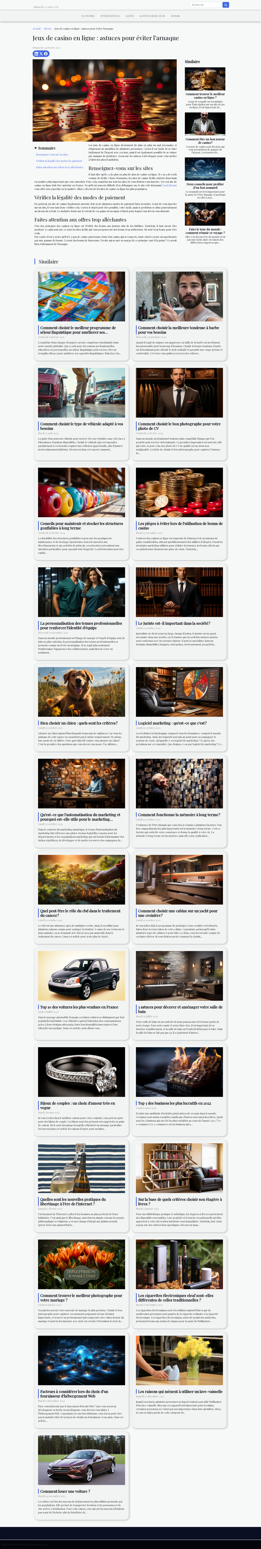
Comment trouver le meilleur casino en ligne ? (205, 95)
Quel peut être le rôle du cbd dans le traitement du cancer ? (80, 913)
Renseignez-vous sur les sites (52, 154)
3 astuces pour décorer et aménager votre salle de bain (180, 1009)
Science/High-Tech (152, 16)
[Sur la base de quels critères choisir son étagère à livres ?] (179, 1167)
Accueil (36, 28)
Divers (175, 16)
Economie (88, 16)
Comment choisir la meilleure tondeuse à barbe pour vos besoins (178, 330)
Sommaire (46, 148)
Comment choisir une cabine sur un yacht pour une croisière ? (178, 913)
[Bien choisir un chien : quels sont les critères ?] (81, 691)
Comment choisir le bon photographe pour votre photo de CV (179, 426)
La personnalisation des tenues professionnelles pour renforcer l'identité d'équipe (81, 625)
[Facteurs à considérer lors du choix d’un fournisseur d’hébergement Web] (81, 1360)
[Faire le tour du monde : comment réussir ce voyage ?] (205, 214)
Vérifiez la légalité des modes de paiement (59, 160)
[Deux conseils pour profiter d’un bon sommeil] (205, 169)
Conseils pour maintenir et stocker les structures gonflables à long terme (81, 525)
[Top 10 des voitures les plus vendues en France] (81, 975)
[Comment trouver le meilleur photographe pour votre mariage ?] (81, 1263)
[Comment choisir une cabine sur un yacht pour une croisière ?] (179, 879)
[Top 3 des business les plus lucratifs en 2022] (179, 1071)
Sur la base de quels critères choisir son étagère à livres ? (180, 1201)
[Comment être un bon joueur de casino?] (205, 124)
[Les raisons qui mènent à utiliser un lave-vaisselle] (179, 1360)
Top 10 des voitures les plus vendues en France (79, 1006)
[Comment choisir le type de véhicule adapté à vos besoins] (81, 392)
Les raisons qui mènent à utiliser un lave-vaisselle (180, 1391)
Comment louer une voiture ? (65, 1491)
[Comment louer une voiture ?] (81, 1459)
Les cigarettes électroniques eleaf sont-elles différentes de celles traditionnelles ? (175, 1297)
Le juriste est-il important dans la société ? (174, 623)
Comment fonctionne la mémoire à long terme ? (179, 814)
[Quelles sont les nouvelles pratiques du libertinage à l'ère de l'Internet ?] (81, 1167)
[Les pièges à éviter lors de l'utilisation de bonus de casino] (179, 492)
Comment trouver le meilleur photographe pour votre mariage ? (81, 1297)
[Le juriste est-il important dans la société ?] (179, 591)
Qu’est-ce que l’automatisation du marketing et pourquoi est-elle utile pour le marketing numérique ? (80, 819)
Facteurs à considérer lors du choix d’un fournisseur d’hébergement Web (74, 1393)
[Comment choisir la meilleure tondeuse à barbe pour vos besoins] (179, 296)
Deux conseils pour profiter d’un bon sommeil (205, 185)
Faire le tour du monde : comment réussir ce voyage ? (205, 231)
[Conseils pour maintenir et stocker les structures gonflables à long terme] (81, 492)
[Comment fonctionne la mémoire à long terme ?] (179, 783)
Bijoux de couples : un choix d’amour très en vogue (77, 1105)
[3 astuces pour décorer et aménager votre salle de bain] (179, 975)
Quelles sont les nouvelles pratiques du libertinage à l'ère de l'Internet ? (73, 1201)
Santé (130, 16)
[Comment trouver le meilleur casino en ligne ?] (205, 78)
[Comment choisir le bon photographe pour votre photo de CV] (179, 392)
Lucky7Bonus (169, 185)
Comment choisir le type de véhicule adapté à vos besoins (81, 426)
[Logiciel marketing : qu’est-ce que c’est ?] (179, 691)
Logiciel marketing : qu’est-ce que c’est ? (172, 722)
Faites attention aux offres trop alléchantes (59, 167)
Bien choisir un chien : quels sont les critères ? (79, 722)
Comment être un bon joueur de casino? (205, 140)
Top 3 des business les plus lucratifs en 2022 (174, 1102)
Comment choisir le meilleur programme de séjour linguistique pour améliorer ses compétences (78, 332)
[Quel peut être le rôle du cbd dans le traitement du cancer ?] (81, 879)
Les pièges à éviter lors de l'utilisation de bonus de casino (180, 525)
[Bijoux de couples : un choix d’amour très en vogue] (81, 1071)
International (110, 16)
